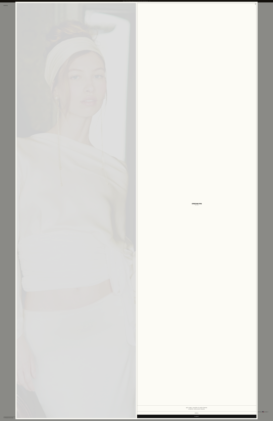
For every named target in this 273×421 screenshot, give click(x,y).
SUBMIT (196, 416)
